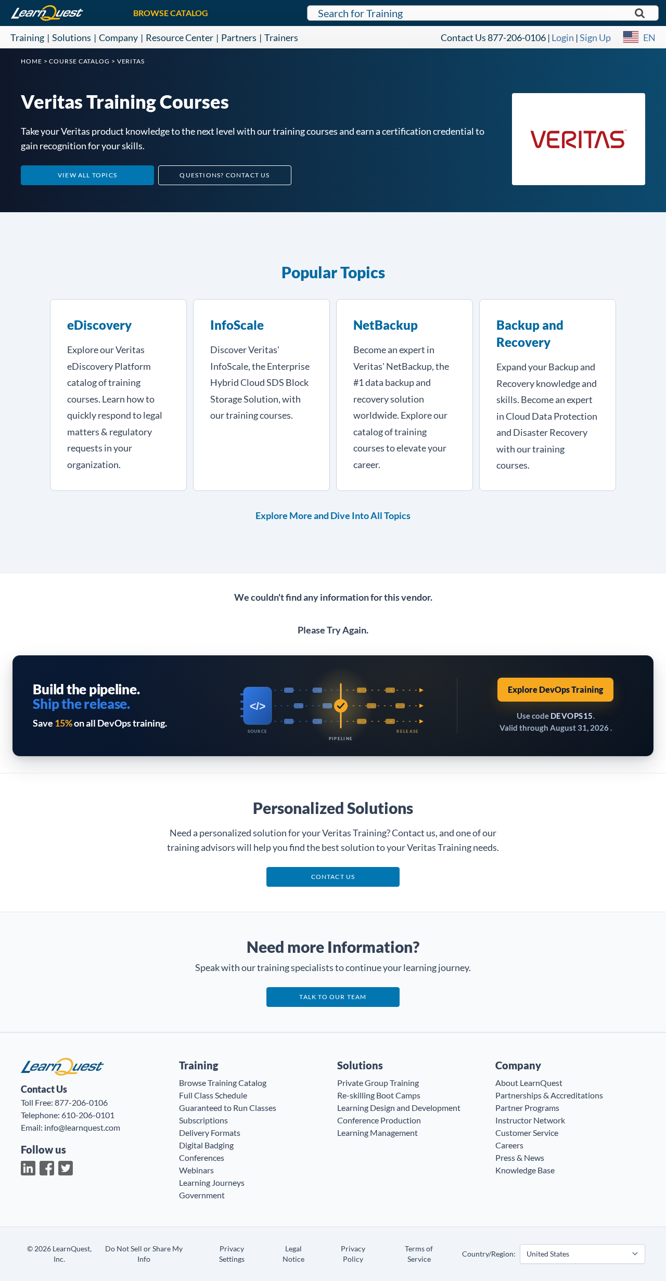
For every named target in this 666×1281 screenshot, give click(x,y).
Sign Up (595, 37)
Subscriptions (203, 1120)
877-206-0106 (517, 37)
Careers (509, 1145)
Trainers (281, 37)
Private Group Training (378, 1083)
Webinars (196, 1170)
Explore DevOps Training (555, 689)
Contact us (333, 877)
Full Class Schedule (213, 1095)
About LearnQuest (528, 1083)
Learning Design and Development (398, 1107)
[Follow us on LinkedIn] (28, 1168)
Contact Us (463, 37)
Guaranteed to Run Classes (227, 1107)
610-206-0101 (87, 1115)
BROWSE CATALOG (170, 13)
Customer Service (526, 1132)
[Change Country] (631, 37)
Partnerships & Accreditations (549, 1095)
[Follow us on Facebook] (47, 1168)
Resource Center (179, 37)
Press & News (519, 1157)
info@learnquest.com (82, 1127)
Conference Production (379, 1120)
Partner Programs (527, 1107)
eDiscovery (99, 324)
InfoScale (237, 324)
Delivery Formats (209, 1132)
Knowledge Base (525, 1170)
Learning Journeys (212, 1182)
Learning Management (377, 1132)
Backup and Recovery (529, 333)
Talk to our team (332, 997)
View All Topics (87, 175)
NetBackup (385, 324)
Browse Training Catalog (222, 1083)
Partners (239, 37)
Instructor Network (530, 1120)
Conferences (201, 1157)
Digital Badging (206, 1145)
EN (649, 37)
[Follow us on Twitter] (65, 1168)
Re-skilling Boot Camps (378, 1095)
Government (202, 1195)
